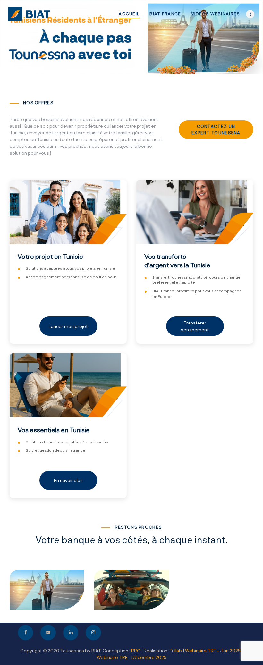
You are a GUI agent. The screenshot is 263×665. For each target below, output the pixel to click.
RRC (135, 650)
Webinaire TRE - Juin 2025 (213, 650)
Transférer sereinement (195, 326)
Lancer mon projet (68, 326)
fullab (176, 650)
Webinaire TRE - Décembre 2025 (131, 657)
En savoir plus (68, 480)
